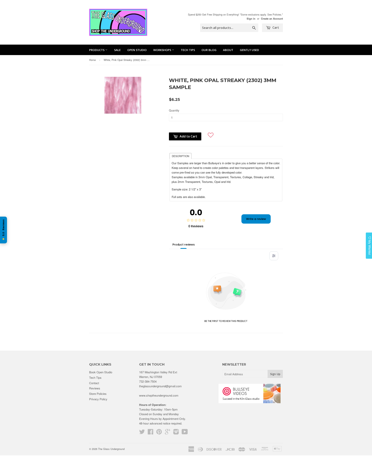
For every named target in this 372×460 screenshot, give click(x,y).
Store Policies (98, 394)
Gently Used (249, 50)
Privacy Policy (98, 399)
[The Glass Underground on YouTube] (185, 433)
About (228, 50)
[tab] (180, 156)
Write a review (256, 219)
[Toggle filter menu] (273, 255)
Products (97, 50)
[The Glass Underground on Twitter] (142, 433)
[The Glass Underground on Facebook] (150, 433)
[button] (210, 133)
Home (92, 60)
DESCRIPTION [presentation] (180, 156)
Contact (94, 383)
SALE (117, 50)
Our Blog (209, 50)
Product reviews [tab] (183, 244)
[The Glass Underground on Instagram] (176, 433)
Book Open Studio (100, 372)
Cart (275, 27)
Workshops (162, 50)
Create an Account (272, 18)
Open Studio (137, 50)
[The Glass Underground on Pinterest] (159, 433)
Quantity (174, 110)
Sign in (251, 18)
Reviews (94, 388)
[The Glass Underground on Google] (167, 433)
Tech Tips (188, 50)
